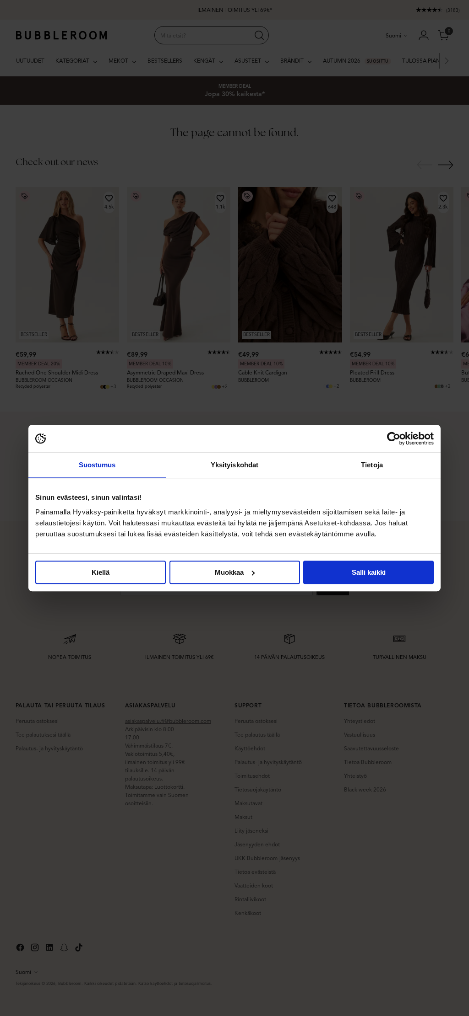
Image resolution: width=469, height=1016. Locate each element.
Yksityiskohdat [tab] (234, 465)
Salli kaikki (369, 572)
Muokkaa (229, 572)
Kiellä (100, 572)
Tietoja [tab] (372, 465)
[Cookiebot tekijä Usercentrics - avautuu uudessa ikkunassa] (394, 438)
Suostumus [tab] (97, 465)
